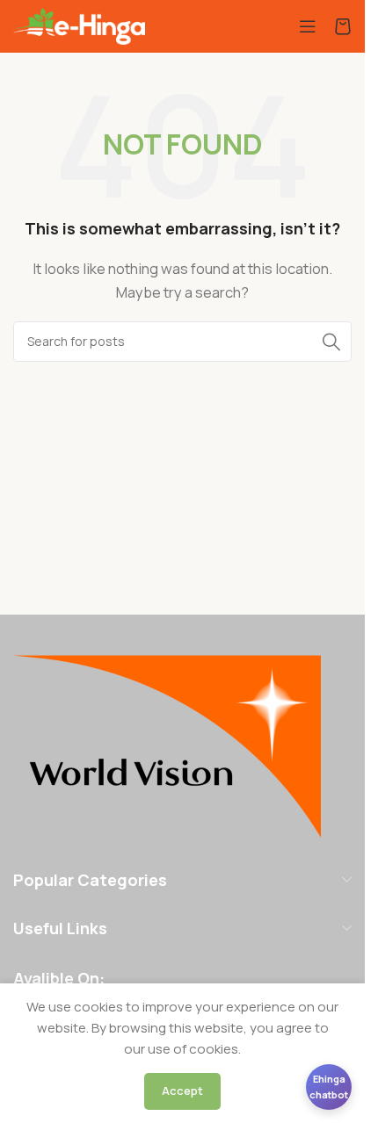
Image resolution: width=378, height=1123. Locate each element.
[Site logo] (79, 25)
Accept (182, 1090)
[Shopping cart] (342, 26)
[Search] (331, 341)
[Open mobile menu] (307, 26)
